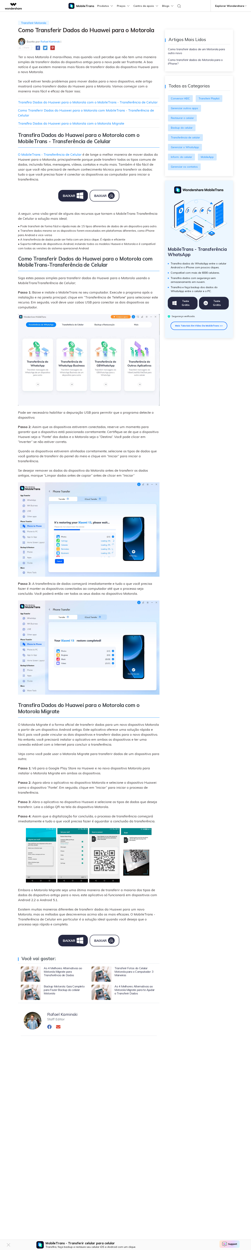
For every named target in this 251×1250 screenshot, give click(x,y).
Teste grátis (185, 303)
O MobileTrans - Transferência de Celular (50, 154)
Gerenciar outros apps (184, 108)
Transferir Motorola (33, 23)
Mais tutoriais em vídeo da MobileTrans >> (199, 325)
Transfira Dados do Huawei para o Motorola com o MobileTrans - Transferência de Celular (88, 102)
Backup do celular (182, 127)
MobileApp (207, 157)
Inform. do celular (181, 157)
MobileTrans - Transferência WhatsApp (197, 251)
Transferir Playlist (209, 98)
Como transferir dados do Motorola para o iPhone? (195, 62)
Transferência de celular (185, 137)
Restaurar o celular (182, 118)
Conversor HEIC (180, 98)
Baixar (69, 196)
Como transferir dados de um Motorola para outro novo (196, 51)
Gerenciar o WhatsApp (185, 147)
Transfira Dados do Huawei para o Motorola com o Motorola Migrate (71, 123)
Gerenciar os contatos (184, 166)
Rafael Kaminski (50, 41)
